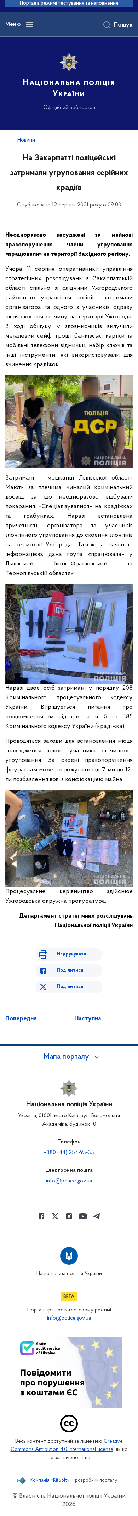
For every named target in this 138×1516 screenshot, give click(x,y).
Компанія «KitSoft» (49, 1480)
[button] (69, 1057)
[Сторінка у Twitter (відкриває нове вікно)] (55, 1216)
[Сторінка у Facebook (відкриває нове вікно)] (41, 1216)
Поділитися (70, 970)
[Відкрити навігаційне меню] (29, 24)
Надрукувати (71, 954)
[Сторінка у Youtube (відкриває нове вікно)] (83, 1216)
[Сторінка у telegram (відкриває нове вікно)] (96, 1216)
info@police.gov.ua (69, 1181)
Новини (26, 140)
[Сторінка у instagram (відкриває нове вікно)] (69, 1216)
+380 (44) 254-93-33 (69, 1152)
